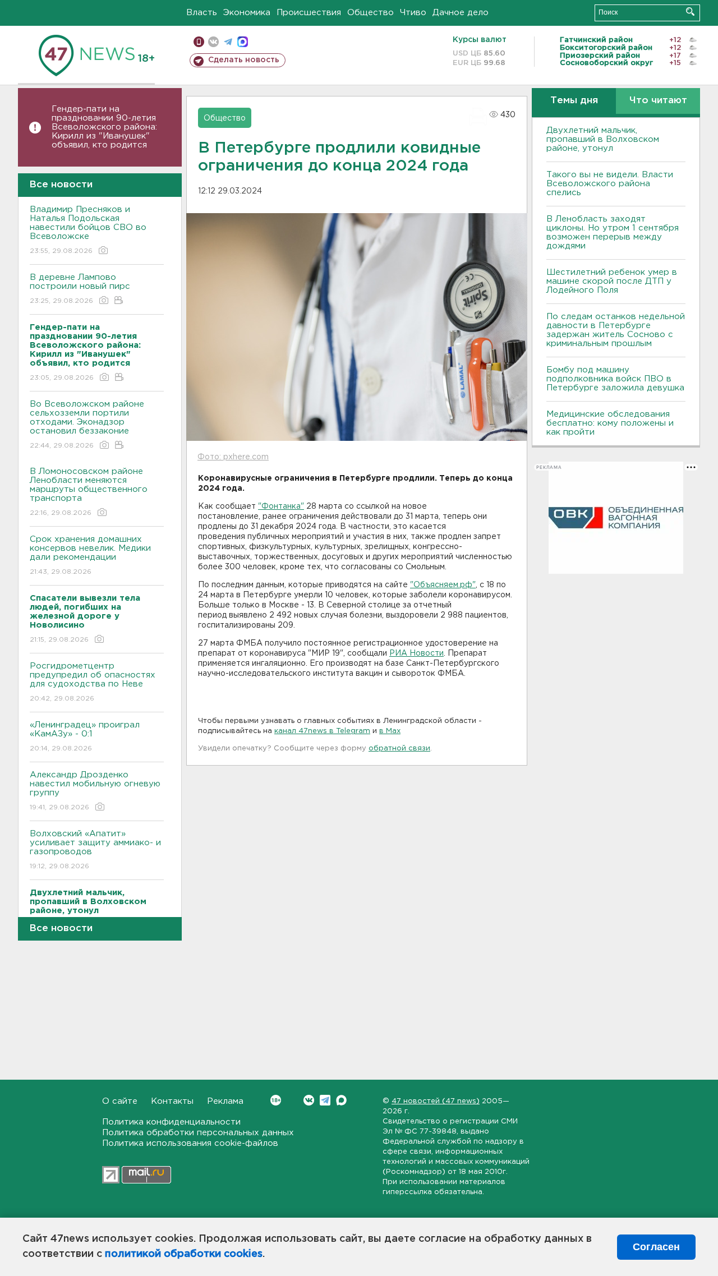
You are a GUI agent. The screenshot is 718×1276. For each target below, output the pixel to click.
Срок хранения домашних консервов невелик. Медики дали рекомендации (90, 555)
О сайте (119, 1101)
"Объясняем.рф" (443, 585)
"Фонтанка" (281, 506)
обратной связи (399, 748)
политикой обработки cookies (184, 1254)
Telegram (325, 1100)
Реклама (225, 1101)
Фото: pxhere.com (233, 457)
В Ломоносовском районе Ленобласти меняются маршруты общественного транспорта (89, 492)
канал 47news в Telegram (322, 731)
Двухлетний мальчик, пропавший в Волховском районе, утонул (602, 139)
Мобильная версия (199, 41)
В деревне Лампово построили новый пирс (80, 289)
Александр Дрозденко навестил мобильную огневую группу (95, 790)
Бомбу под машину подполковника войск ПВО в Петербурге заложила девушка (615, 378)
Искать (690, 11)
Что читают (658, 100)
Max (341, 1100)
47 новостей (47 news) (436, 1101)
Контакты (172, 1101)
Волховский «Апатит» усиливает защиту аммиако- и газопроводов (95, 849)
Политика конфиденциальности (171, 1122)
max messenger (242, 41)
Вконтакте (308, 1100)
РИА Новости (416, 653)
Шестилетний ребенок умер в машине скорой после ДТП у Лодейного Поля (611, 281)
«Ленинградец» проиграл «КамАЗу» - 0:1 (85, 736)
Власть (201, 12)
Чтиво (413, 12)
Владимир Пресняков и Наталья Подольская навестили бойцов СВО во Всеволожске (88, 230)
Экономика (246, 12)
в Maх (390, 731)
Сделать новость (243, 60)
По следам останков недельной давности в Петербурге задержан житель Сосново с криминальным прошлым (615, 330)
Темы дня (574, 100)
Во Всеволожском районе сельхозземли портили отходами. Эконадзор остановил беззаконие (87, 424)
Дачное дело (460, 12)
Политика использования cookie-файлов (190, 1143)
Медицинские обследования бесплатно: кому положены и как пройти (610, 423)
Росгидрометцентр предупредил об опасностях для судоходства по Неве (92, 682)
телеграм (228, 41)
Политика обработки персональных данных (198, 1132)
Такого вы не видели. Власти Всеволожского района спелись (609, 183)
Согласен (656, 1246)
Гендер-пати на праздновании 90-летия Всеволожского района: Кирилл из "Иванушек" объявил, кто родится (104, 127)
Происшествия (309, 12)
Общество (370, 12)
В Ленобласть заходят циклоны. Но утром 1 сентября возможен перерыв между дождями (612, 232)
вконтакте (213, 41)
